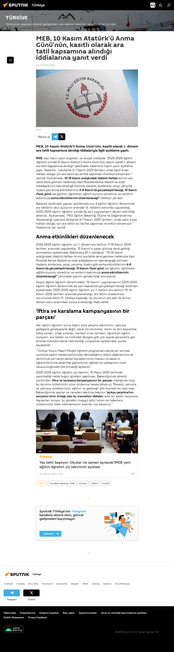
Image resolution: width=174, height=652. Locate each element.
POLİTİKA (33, 583)
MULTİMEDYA (122, 583)
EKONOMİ (47, 583)
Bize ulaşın (69, 612)
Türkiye (8, 583)
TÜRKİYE (45, 457)
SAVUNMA (61, 583)
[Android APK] (13, 630)
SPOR (85, 583)
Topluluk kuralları (88, 612)
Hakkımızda (10, 612)
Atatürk (94, 483)
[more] (132, 473)
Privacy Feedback (37, 617)
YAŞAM (75, 583)
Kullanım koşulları (49, 612)
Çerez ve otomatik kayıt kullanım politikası (124, 612)
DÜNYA (21, 583)
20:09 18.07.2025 (45, 65)
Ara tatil (105, 483)
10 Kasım (83, 483)
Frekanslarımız (27, 612)
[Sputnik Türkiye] (17, 8)
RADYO (107, 583)
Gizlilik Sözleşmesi (14, 617)
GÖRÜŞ (96, 583)
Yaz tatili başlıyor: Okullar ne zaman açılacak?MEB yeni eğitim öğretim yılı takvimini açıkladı (85, 464)
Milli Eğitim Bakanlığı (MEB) (62, 483)
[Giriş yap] (160, 5)
